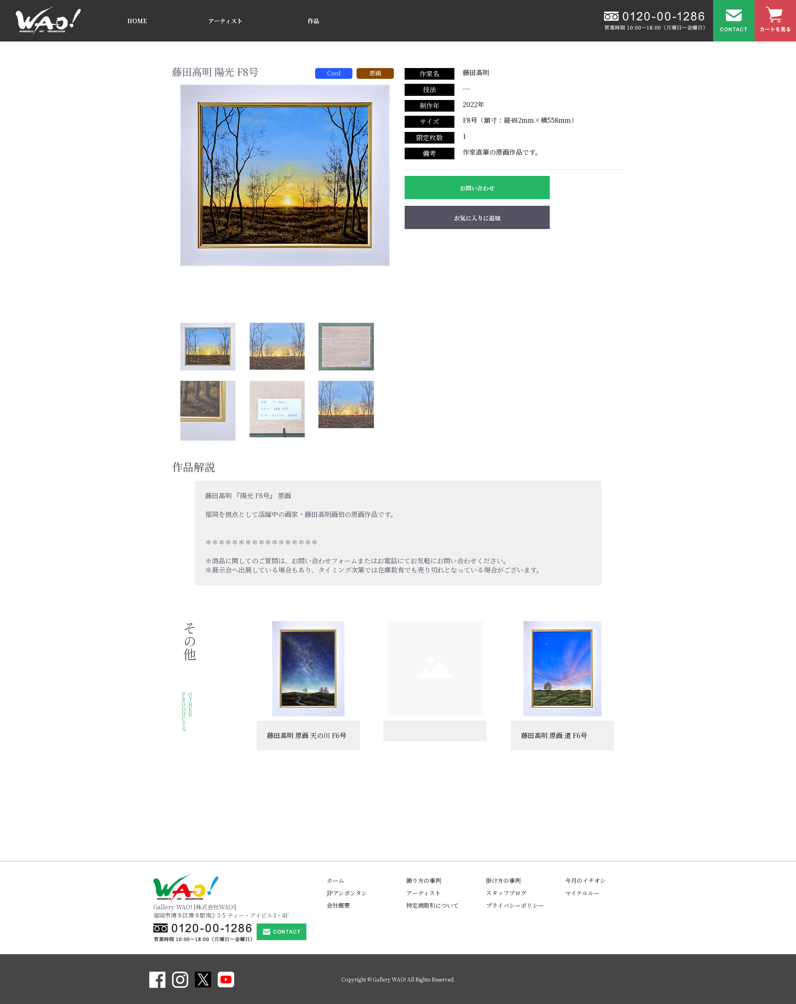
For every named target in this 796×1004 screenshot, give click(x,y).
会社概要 (338, 905)
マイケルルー (582, 893)
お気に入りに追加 (477, 218)
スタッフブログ (506, 893)
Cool (334, 73)
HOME (137, 21)
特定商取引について (432, 905)
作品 (313, 21)
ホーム (335, 880)
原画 (375, 73)
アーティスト (225, 21)
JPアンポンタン (347, 893)
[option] (285, 175)
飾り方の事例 (423, 880)
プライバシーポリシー (515, 905)
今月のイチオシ (585, 880)
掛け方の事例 (503, 880)
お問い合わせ (477, 188)
